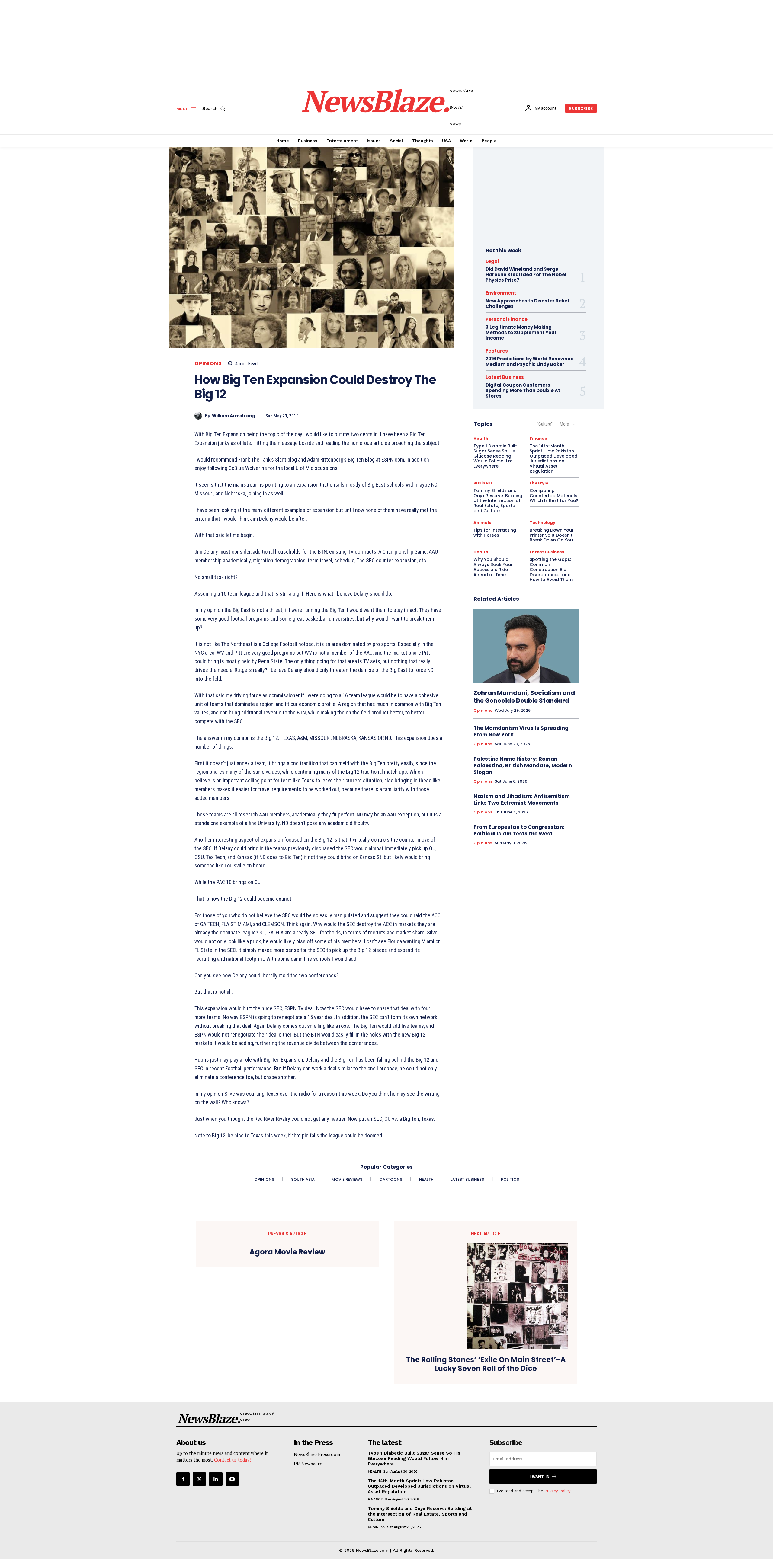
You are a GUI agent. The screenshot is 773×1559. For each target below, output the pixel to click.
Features (497, 351)
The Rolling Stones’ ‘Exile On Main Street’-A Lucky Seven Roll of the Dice (486, 1364)
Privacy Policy (557, 1491)
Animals (482, 523)
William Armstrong (233, 415)
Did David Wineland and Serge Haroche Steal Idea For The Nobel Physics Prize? (526, 274)
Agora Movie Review (287, 1252)
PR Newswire (308, 1463)
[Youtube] (232, 1479)
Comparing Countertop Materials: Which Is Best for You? (554, 495)
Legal (492, 261)
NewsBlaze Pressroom (317, 1454)
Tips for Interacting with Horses (494, 532)
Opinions (208, 363)
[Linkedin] (215, 1479)
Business (483, 483)
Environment (501, 293)
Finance (538, 438)
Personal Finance (507, 319)
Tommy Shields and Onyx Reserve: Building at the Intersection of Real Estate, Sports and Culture (497, 500)
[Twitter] (199, 1479)
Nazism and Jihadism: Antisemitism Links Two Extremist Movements (521, 800)
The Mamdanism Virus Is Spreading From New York (521, 731)
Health (480, 438)
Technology (542, 523)
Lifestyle (539, 483)
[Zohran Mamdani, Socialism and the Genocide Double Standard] (526, 646)
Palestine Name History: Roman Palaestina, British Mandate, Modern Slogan (522, 765)
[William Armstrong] (199, 416)
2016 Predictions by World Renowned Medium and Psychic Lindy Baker (530, 361)
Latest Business (505, 377)
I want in (539, 1476)
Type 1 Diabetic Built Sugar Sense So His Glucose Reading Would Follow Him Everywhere (495, 456)
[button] (215, 108)
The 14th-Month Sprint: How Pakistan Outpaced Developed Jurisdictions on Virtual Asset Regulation (553, 458)
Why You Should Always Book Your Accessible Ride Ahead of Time (493, 566)
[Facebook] (183, 1479)
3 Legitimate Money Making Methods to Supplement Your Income (521, 332)
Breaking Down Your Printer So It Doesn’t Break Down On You (552, 535)
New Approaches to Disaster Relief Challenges (527, 303)
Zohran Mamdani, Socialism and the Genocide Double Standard (524, 696)
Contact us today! (232, 1460)
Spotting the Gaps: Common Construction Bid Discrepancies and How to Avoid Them (551, 569)
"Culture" (545, 424)
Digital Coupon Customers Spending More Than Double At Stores (523, 390)
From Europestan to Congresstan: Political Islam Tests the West (518, 830)
